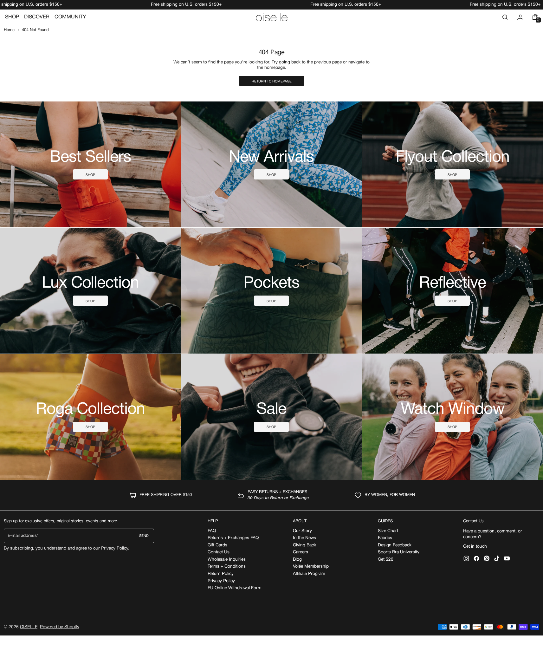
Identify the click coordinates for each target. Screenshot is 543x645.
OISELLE (28, 627)
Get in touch (475, 546)
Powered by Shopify (59, 627)
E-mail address (22, 536)
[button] (505, 17)
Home (9, 30)
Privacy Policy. (115, 548)
